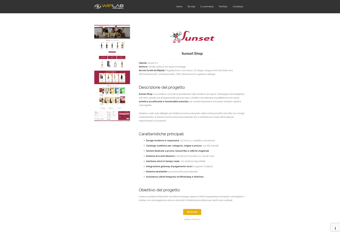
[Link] (109, 6)
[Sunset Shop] (112, 73)
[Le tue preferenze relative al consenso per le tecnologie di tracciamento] (335, 228)
